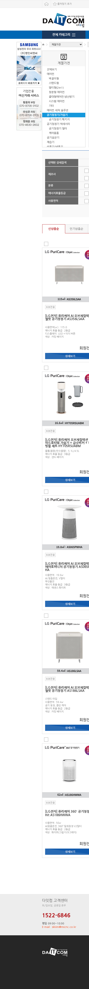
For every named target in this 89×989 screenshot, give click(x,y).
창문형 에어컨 (57, 92)
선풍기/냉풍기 (55, 146)
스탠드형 (54, 83)
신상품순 (53, 228)
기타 (51, 105)
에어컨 (50, 74)
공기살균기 (53, 137)
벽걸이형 (54, 78)
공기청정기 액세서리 (58, 124)
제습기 (50, 142)
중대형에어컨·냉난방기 (61, 96)
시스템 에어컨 (57, 101)
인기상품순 (76, 228)
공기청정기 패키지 (59, 119)
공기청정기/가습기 (57, 115)
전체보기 (52, 69)
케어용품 (54, 133)
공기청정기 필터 (58, 128)
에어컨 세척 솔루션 (57, 110)
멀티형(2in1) (56, 87)
